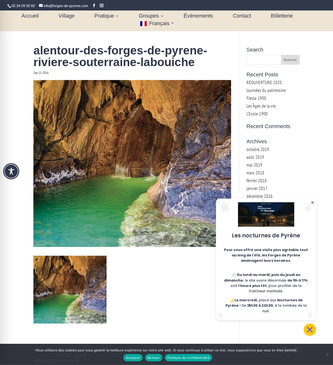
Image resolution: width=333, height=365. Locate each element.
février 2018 (256, 180)
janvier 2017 (256, 188)
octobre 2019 (257, 149)
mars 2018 (255, 173)
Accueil (30, 16)
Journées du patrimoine (266, 90)
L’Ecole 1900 (257, 114)
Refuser (153, 358)
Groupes (149, 16)
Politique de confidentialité (188, 358)
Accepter (133, 358)
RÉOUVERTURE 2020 (264, 82)
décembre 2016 (259, 196)
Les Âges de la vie (261, 106)
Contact (242, 16)
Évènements (198, 16)
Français (159, 23)
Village (67, 16)
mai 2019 (254, 165)
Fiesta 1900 (256, 98)
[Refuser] (326, 354)
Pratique (104, 16)
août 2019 (255, 157)
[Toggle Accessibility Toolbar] (11, 171)
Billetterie (282, 16)
